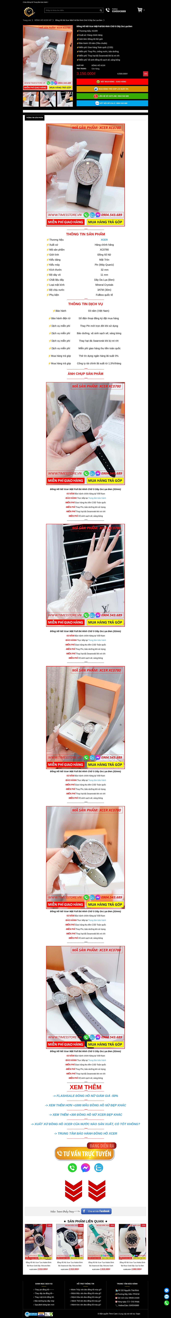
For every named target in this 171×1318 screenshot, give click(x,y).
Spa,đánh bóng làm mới (44, 1305)
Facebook (129, 1210)
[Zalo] (166, 1296)
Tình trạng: (81, 69)
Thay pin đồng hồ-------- (44, 1289)
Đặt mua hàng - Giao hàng (113, 82)
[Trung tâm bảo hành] (29, 12)
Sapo (138, 1314)
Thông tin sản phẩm (34, 118)
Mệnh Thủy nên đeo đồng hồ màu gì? (86, 1289)
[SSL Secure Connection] (49, 1314)
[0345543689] (166, 1303)
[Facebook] (166, 1290)
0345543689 (119, 11)
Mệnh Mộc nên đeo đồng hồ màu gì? (86, 1293)
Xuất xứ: (80, 65)
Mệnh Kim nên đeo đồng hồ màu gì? (86, 1305)
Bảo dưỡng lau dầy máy (44, 1301)
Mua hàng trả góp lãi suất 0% (113, 89)
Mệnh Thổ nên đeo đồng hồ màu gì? (86, 1301)
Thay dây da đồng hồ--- (44, 1293)
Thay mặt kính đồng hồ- (44, 1297)
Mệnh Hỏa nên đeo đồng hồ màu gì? (86, 1297)
